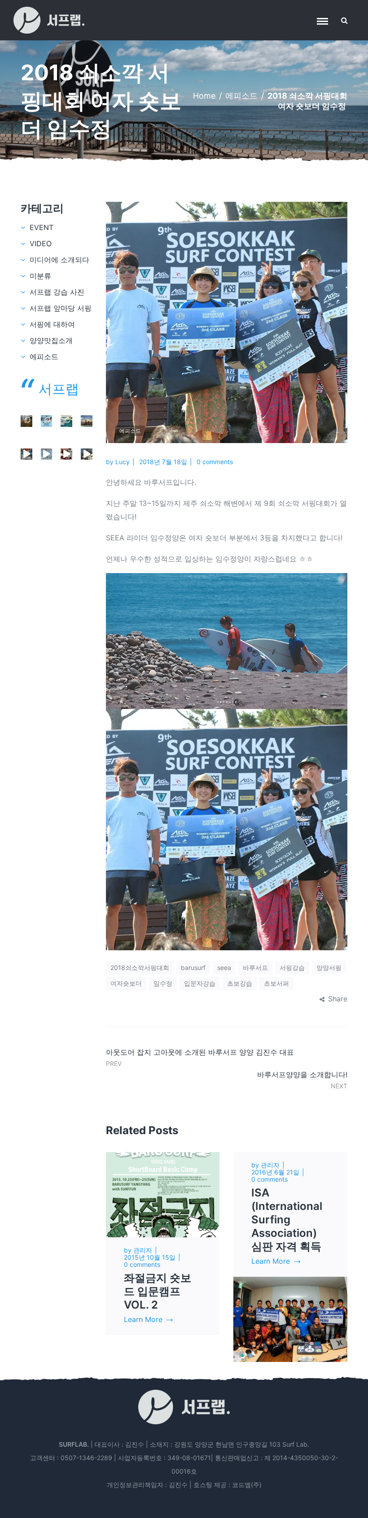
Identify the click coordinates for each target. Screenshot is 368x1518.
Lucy (122, 461)
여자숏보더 (126, 983)
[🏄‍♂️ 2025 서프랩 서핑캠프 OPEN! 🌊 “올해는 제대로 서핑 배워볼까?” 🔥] (86, 421)
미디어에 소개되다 (59, 259)
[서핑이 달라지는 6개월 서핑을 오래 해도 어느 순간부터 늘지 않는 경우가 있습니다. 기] (26, 421)
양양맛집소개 (51, 340)
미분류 (40, 275)
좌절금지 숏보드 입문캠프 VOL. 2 (157, 1291)
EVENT (41, 227)
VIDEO (41, 243)
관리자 (142, 1250)
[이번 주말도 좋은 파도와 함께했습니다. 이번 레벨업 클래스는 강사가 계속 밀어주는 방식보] (47, 454)
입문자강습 (199, 983)
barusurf (193, 967)
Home (204, 95)
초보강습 (239, 983)
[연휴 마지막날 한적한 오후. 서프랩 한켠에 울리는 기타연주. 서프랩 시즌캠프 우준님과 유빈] (66, 454)
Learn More (143, 1319)
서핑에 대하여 (52, 324)
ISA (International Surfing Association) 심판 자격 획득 (286, 1219)
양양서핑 (329, 967)
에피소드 (241, 95)
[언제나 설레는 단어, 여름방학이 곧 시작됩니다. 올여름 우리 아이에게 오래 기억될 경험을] (26, 454)
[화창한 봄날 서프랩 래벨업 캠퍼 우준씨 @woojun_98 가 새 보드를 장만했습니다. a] (86, 454)
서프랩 (59, 389)
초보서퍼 (276, 983)
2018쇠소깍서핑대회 (139, 967)
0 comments (215, 461)
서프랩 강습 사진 (57, 291)
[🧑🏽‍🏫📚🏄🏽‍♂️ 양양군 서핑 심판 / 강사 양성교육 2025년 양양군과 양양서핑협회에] (47, 421)
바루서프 (255, 967)
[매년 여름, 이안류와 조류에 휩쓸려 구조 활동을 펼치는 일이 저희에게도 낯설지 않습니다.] (66, 421)
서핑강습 (292, 967)
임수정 (162, 983)
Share (337, 998)
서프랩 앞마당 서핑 (61, 308)
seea (224, 967)
